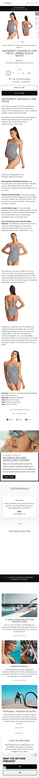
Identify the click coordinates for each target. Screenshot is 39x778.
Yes (20, 766)
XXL (29, 73)
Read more (9, 477)
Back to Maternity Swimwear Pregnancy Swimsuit (21, 578)
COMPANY (19, 733)
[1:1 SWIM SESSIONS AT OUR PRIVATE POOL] (19, 605)
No (20, 773)
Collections (11, 45)
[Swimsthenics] (19, 652)
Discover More (19, 635)
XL (23, 73)
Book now (19, 727)
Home (4, 45)
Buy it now (19, 93)
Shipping (16, 63)
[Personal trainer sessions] (19, 697)
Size (19, 69)
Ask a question (19, 413)
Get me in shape (19, 680)
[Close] (35, 755)
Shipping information (19, 410)
